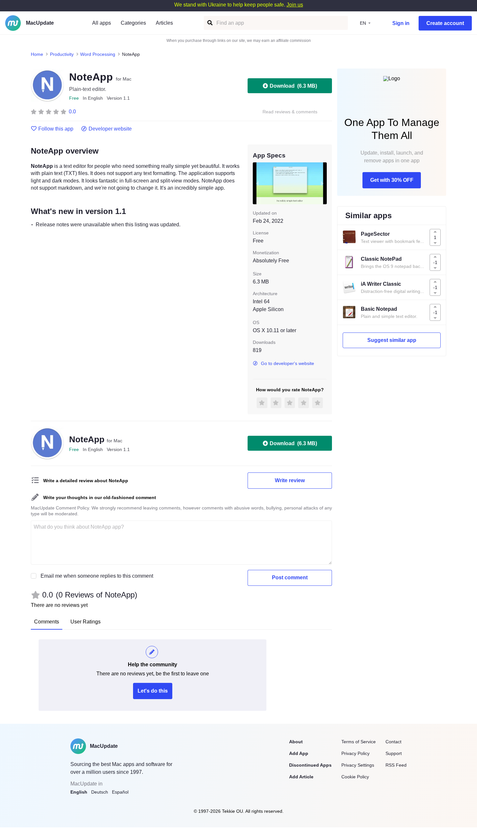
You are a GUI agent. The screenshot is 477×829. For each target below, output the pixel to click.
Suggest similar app (391, 340)
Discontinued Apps (310, 765)
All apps (101, 22)
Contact (393, 742)
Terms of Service (358, 742)
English (78, 792)
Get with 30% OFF (391, 180)
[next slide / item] (322, 183)
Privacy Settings (357, 765)
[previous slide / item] (257, 183)
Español (120, 792)
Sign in (401, 23)
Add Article (301, 777)
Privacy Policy (355, 753)
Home (37, 54)
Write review (290, 480)
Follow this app (55, 129)
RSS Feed (396, 765)
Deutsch (99, 792)
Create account (445, 23)
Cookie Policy (355, 777)
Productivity (62, 54)
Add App (298, 753)
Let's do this (153, 690)
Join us (295, 4)
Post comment (290, 577)
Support (393, 753)
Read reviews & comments (290, 112)
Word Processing (97, 54)
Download (293, 85)
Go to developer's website (287, 363)
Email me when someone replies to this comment (97, 576)
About (296, 742)
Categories (133, 22)
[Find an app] (209, 23)
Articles (164, 22)
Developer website (110, 129)
